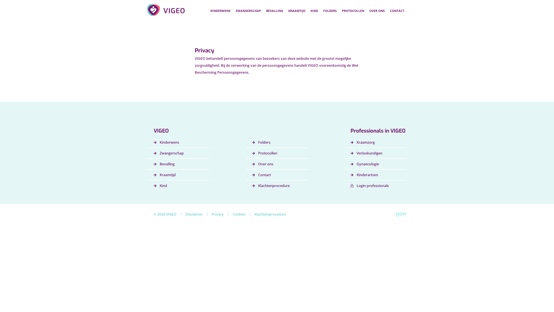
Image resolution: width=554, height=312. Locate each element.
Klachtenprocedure (270, 214)
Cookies (239, 214)
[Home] (166, 10)
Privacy (218, 214)
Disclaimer (194, 214)
